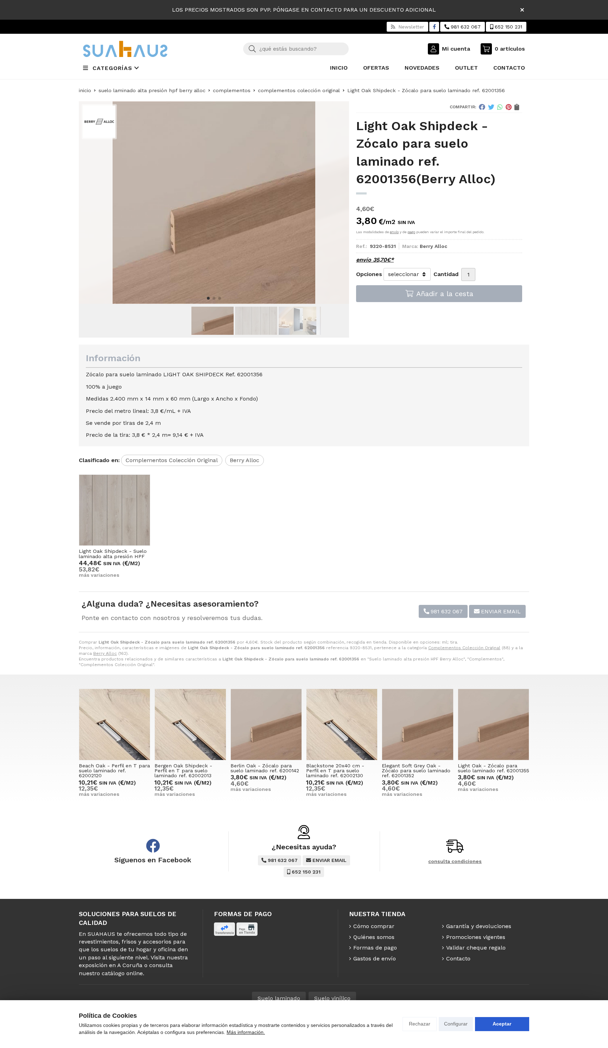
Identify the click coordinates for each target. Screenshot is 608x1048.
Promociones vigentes (475, 937)
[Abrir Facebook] (434, 27)
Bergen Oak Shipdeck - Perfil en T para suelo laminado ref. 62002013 (183, 771)
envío (394, 232)
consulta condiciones (455, 861)
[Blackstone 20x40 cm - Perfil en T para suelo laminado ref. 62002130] (341, 724)
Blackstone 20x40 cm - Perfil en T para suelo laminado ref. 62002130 (335, 771)
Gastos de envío (374, 958)
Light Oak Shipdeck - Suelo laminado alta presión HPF (113, 553)
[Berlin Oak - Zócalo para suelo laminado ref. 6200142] (266, 724)
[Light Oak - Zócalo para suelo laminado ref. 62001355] (493, 724)
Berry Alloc (105, 653)
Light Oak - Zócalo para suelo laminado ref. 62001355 (493, 768)
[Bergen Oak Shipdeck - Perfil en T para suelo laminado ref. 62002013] (190, 724)
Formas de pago (375, 947)
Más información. (246, 1032)
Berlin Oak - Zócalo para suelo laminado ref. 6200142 (264, 768)
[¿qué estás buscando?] (296, 48)
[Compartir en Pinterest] (509, 106)
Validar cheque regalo (476, 947)
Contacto (458, 958)
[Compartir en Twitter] (491, 106)
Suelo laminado (279, 998)
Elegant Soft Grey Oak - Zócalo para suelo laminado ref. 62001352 (416, 771)
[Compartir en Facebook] (482, 106)
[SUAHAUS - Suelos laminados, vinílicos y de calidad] (125, 49)
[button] (208, 298)
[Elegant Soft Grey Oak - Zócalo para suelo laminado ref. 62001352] (417, 724)
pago (411, 232)
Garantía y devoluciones (478, 926)
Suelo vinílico (332, 998)
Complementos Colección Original (464, 647)
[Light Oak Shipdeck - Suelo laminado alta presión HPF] (114, 510)
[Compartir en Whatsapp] (500, 106)
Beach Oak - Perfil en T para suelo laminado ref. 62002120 (114, 771)
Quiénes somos (373, 937)
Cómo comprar (373, 926)
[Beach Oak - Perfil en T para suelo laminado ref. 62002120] (114, 724)
